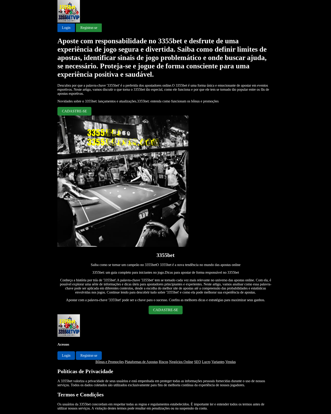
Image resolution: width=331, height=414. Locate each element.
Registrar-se (88, 28)
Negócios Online (181, 362)
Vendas (230, 362)
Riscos (163, 362)
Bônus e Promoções (109, 362)
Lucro (206, 362)
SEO (197, 362)
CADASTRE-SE (74, 111)
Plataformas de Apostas (141, 362)
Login (66, 28)
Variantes (217, 362)
